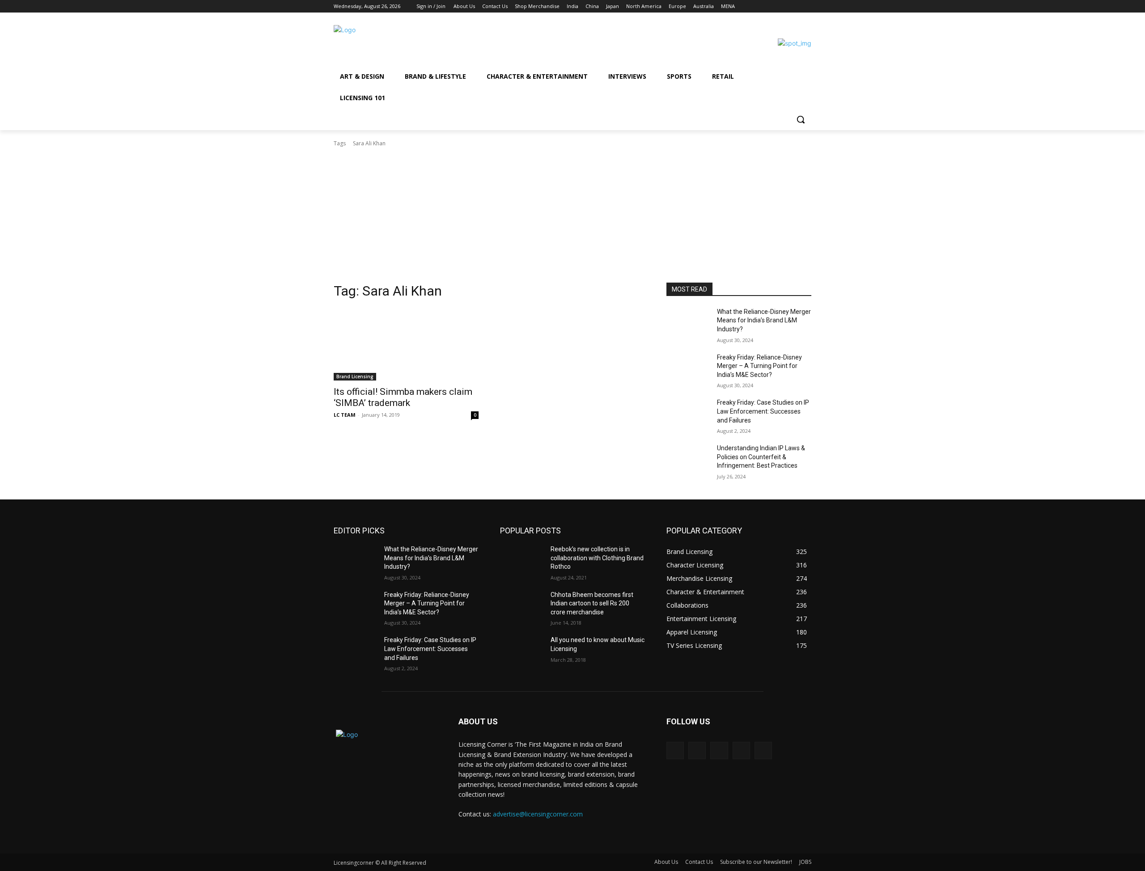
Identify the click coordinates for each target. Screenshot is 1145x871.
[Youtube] (806, 6)
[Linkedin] (781, 6)
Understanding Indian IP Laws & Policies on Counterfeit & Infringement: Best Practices (761, 456)
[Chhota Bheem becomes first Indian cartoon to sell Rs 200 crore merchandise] (521, 606)
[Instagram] (769, 6)
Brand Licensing (354, 376)
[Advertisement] (572, 215)
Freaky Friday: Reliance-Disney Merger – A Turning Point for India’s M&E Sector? (759, 366)
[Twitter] (794, 6)
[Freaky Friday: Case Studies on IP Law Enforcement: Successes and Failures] (688, 413)
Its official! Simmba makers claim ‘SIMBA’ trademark (403, 397)
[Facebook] (756, 6)
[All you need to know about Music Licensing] (521, 651)
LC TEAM (345, 414)
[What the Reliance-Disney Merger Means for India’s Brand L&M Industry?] (688, 323)
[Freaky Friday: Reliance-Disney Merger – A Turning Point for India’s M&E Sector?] (688, 368)
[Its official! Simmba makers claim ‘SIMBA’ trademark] (406, 344)
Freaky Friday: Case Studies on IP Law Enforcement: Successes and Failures (763, 411)
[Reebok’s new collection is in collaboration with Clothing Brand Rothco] (521, 560)
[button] (800, 119)
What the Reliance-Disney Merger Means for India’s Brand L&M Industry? (764, 320)
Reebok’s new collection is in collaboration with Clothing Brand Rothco (597, 557)
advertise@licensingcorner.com (538, 814)
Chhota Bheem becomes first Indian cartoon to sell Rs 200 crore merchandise (592, 603)
